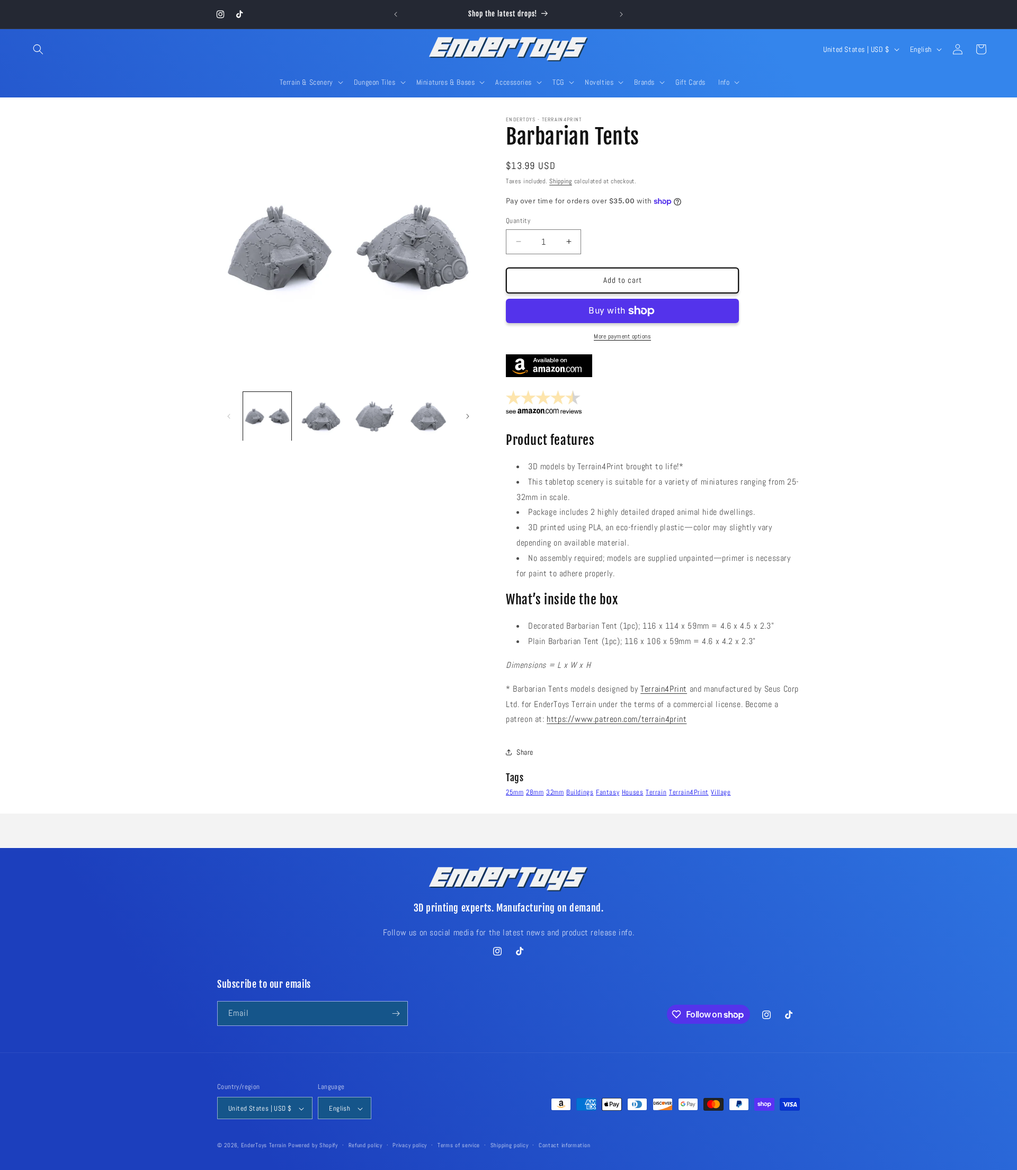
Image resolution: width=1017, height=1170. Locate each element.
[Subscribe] (395, 1013)
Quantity (518, 220)
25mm (514, 792)
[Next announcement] (621, 14)
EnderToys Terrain (264, 1145)
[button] (38, 49)
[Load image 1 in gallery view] (267, 416)
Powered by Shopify (313, 1145)
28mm (534, 792)
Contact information (564, 1145)
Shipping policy (509, 1145)
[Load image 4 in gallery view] (428, 416)
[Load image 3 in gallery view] (375, 416)
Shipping (560, 181)
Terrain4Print (663, 688)
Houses (633, 792)
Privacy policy (409, 1145)
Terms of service (459, 1145)
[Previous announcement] (395, 14)
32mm (555, 792)
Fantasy (607, 792)
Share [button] (524, 752)
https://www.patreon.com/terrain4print (616, 719)
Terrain (656, 792)
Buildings (579, 792)
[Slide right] (467, 416)
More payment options (622, 336)
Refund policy (365, 1145)
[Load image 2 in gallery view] (321, 416)
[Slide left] (228, 416)
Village (720, 792)
